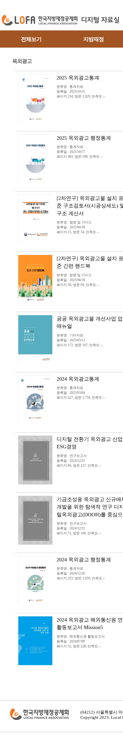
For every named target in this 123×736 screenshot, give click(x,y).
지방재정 (93, 39)
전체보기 (31, 39)
